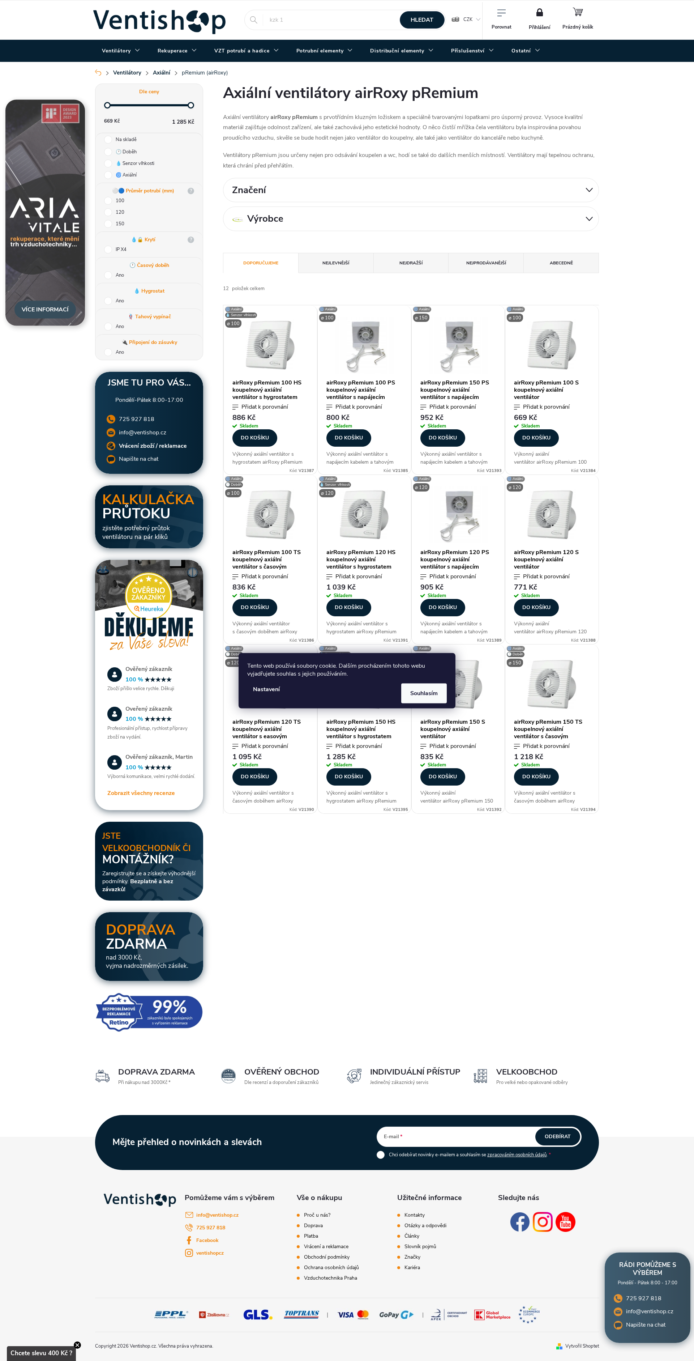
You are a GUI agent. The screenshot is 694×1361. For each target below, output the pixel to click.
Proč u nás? (317, 1215)
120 (120, 212)
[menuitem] (121, 51)
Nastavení (266, 689)
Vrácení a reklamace (326, 1247)
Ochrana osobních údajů (331, 1268)
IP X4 (121, 249)
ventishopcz (210, 1253)
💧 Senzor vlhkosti (135, 163)
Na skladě (126, 139)
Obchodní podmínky (327, 1257)
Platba (311, 1236)
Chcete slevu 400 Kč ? (41, 1353)
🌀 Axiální (126, 175)
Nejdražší (411, 263)
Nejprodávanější (486, 263)
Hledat (422, 20)
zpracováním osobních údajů (517, 1155)
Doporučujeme (260, 263)
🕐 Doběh (126, 152)
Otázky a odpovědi (425, 1226)
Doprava (313, 1226)
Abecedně (561, 263)
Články (411, 1236)
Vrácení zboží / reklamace (153, 446)
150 (120, 224)
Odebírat (558, 1136)
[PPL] (171, 1314)
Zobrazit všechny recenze (141, 793)
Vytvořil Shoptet (582, 1346)
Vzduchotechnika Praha (330, 1278)
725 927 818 (136, 419)
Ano (120, 275)
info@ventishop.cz (142, 433)
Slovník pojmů (420, 1247)
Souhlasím (424, 693)
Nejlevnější (335, 263)
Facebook (207, 1240)
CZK (467, 19)
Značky (412, 1257)
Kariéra (412, 1268)
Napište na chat (138, 459)
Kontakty (414, 1215)
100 (120, 200)
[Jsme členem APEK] (449, 1314)
